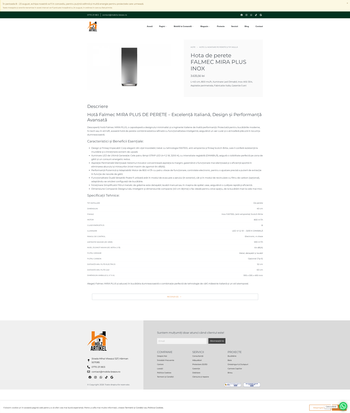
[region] (175, 407)
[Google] (261, 15)
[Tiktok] (256, 15)
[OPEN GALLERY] (129, 67)
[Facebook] (242, 15)
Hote (193, 47)
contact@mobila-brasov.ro (114, 15)
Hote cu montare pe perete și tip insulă (218, 47)
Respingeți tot (320, 407)
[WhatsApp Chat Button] (343, 406)
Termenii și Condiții (134, 407)
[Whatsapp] (251, 15)
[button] (175, 297)
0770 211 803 (93, 15)
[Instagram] (246, 15)
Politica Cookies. (156, 407)
